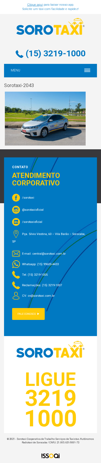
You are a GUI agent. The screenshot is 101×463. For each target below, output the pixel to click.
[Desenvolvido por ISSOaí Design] (51, 455)
